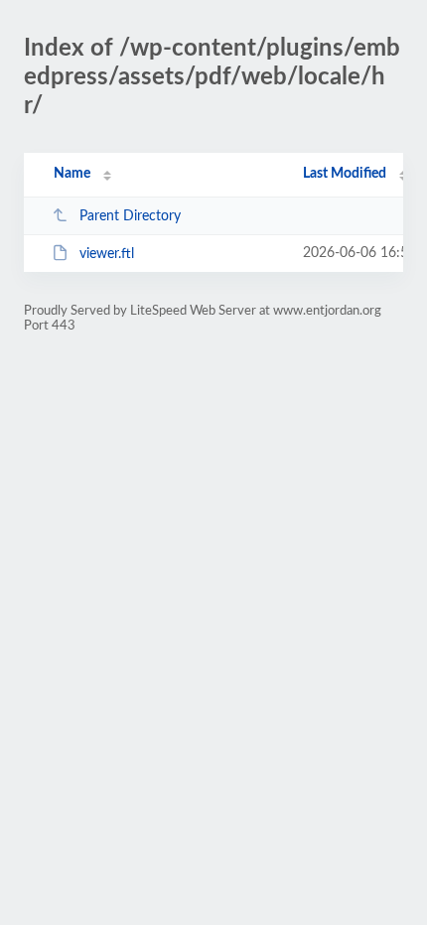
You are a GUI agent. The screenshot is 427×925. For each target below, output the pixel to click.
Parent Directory (130, 216)
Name (72, 174)
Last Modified (344, 174)
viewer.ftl (106, 254)
